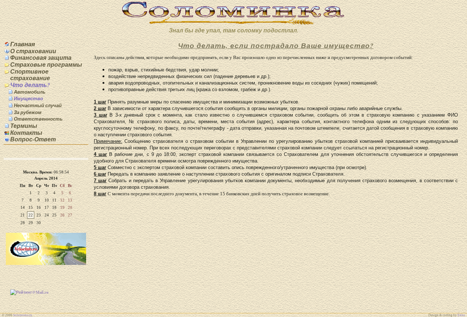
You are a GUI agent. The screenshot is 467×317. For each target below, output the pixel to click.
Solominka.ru (22, 315)
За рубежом (28, 112)
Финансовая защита (41, 58)
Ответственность (38, 119)
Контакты (26, 133)
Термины (23, 126)
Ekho (461, 315)
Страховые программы (46, 64)
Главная (22, 43)
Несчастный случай (38, 105)
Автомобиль (30, 92)
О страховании (33, 51)
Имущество (28, 98)
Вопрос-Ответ (33, 139)
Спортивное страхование (30, 74)
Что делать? (30, 85)
